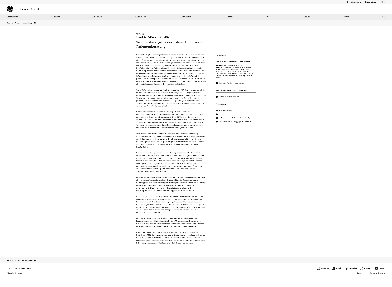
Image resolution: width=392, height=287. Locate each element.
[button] (382, 2)
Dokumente (186, 17)
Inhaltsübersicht (25, 268)
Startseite (10, 23)
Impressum (381, 273)
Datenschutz (373, 273)
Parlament (55, 17)
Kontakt (15, 268)
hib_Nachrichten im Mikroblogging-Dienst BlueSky (234, 118)
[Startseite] (24, 9)
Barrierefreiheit (362, 273)
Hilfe (8, 268)
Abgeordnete (12, 17)
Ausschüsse (97, 17)
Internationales (141, 17)
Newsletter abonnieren (226, 110)
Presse (268, 17)
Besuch (307, 17)
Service (346, 17)
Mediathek (228, 17)
